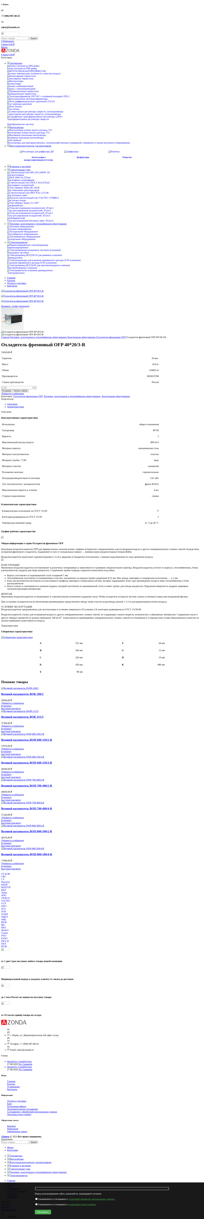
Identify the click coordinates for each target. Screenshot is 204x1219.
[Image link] (14, 1024)
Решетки (127, 157)
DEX (3, 943)
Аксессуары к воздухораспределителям (38, 158)
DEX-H (5, 941)
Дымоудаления (14, 257)
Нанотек (5, 882)
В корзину (6, 391)
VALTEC (5, 900)
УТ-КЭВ (5, 874)
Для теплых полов (16, 200)
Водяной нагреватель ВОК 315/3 (22, 716)
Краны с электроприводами (21, 88)
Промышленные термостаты (21, 94)
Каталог (11, 1084)
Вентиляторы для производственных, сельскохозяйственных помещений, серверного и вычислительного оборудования (68, 142)
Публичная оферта (16, 1106)
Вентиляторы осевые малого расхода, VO (28, 132)
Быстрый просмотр (11, 708)
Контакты (12, 1089)
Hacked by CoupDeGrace (19, 1061)
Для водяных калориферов (20, 180)
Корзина (11, 1126)
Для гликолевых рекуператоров (23, 190)
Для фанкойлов (15, 205)
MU (3, 925)
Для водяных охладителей (20, 185)
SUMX (4, 914)
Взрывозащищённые (17, 247)
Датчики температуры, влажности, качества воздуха (33, 73)
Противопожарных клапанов (22, 268)
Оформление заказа (17, 1131)
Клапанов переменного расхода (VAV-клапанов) (31, 262)
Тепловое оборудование (19, 229)
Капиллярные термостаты (20, 78)
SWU (4, 906)
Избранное (12, 1129)
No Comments (25, 1064)
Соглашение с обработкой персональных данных (32, 1112)
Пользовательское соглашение (22, 1109)
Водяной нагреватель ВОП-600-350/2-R (26, 739)
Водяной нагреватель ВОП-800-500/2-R (26, 831)
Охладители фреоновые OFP (111, 337)
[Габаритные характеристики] (17, 637)
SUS (3, 909)
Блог (9, 1103)
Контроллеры (14, 83)
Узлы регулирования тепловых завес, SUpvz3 (30, 220)
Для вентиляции (15, 175)
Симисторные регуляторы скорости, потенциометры (34, 114)
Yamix (4, 892)
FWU (4, 935)
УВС (3, 876)
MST (3, 927)
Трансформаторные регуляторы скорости (28, 119)
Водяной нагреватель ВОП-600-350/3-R (26, 762)
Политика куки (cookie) (19, 1114)
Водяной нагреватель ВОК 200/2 (22, 694)
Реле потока (13, 109)
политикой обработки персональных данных (92, 1199)
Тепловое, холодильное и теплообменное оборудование (38, 337)
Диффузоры (83, 157)
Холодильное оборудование (21, 239)
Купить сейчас (20, 391)
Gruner (4, 933)
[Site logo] (10, 35)
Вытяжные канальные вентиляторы (25, 137)
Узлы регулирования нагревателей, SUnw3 (29, 210)
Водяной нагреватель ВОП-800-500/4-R (26, 854)
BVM (4, 946)
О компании (13, 1086)
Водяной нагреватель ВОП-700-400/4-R (26, 808)
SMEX (4, 917)
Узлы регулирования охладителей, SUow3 (28, 215)
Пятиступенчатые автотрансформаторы (27, 99)
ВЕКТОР (6, 887)
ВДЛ (3, 890)
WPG (4, 895)
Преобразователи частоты (20, 124)
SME (3, 919)
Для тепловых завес (17, 195)
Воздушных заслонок (18, 252)
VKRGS (5, 898)
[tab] (105, 404)
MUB (4, 922)
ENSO (4, 938)
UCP (3, 903)
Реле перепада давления (19, 104)
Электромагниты (16, 273)
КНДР (4, 884)
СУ (2, 879)
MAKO (5, 930)
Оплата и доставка (16, 1101)
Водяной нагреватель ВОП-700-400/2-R (26, 785)
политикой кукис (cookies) (82, 1204)
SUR (3, 911)
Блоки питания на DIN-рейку (22, 68)
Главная (5, 337)
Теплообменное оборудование (22, 234)
